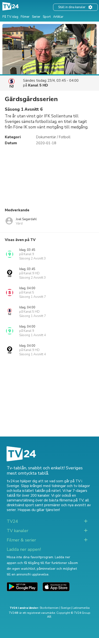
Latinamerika (81, 608)
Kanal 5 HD (38, 85)
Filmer (25, 17)
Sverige (65, 608)
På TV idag (10, 17)
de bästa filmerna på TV (63, 500)
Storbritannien (49, 608)
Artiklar (58, 17)
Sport (47, 17)
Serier (36, 17)
